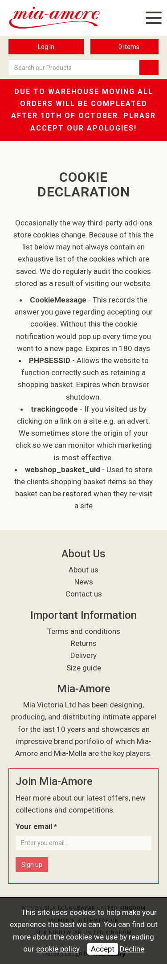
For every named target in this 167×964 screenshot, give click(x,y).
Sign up (31, 864)
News (83, 581)
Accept (102, 948)
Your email (36, 826)
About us (83, 569)
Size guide (83, 667)
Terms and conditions (83, 631)
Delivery (83, 655)
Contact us (83, 593)
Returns (84, 643)
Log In (46, 46)
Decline (132, 948)
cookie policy (57, 948)
